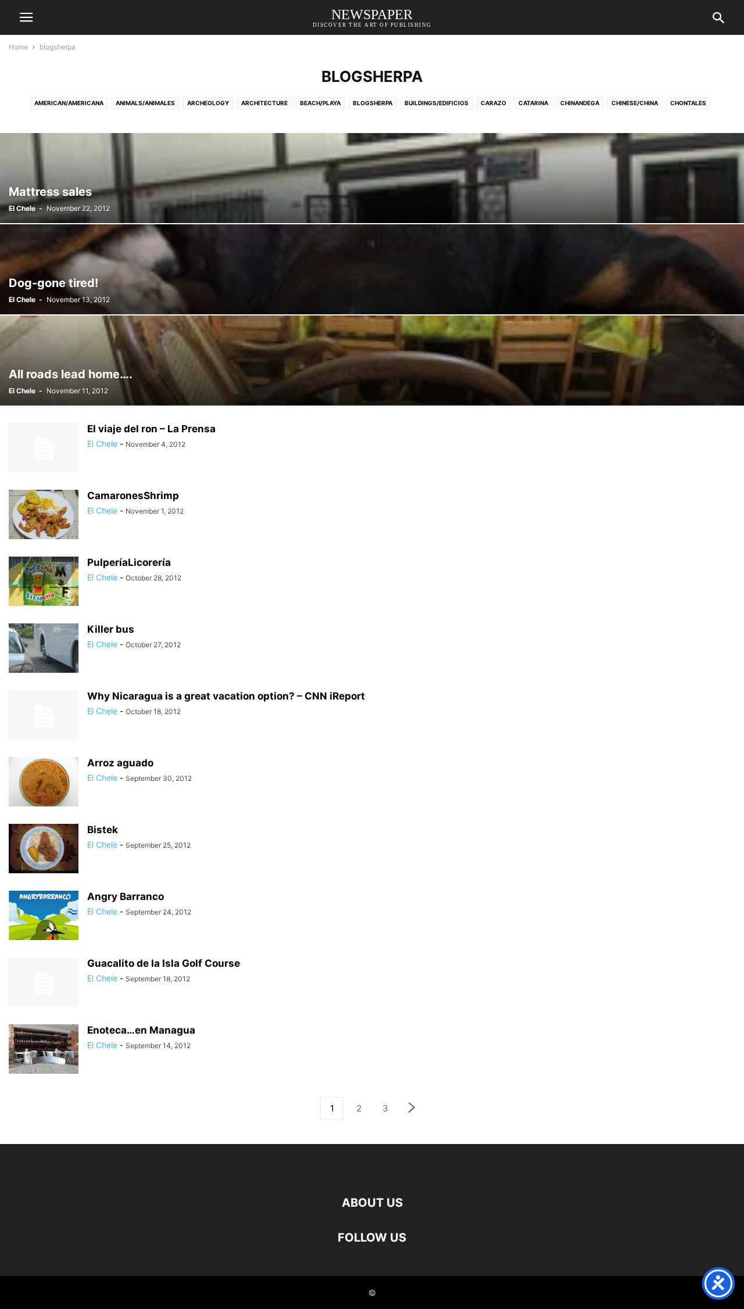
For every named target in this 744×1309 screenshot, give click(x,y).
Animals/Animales (145, 102)
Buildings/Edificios (436, 102)
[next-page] (412, 1109)
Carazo (493, 102)
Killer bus (110, 629)
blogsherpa (372, 102)
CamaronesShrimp (133, 495)
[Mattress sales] (372, 178)
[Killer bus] (43, 649)
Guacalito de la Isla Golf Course (163, 963)
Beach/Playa (320, 102)
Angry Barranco (125, 896)
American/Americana (68, 102)
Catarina (533, 102)
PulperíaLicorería (129, 562)
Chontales (688, 102)
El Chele (22, 208)
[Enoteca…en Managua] (43, 1050)
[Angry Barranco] (43, 925)
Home (18, 46)
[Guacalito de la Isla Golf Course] (43, 983)
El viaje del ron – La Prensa (151, 429)
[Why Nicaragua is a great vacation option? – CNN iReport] (43, 716)
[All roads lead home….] (372, 360)
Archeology (208, 102)
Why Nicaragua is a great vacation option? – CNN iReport (226, 696)
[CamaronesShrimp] (43, 516)
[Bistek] (43, 850)
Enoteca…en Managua (141, 1030)
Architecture (264, 102)
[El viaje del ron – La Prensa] (43, 449)
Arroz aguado (120, 763)
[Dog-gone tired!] (372, 269)
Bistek (102, 829)
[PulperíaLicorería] (43, 583)
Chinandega (579, 102)
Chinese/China (634, 102)
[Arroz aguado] (43, 783)
